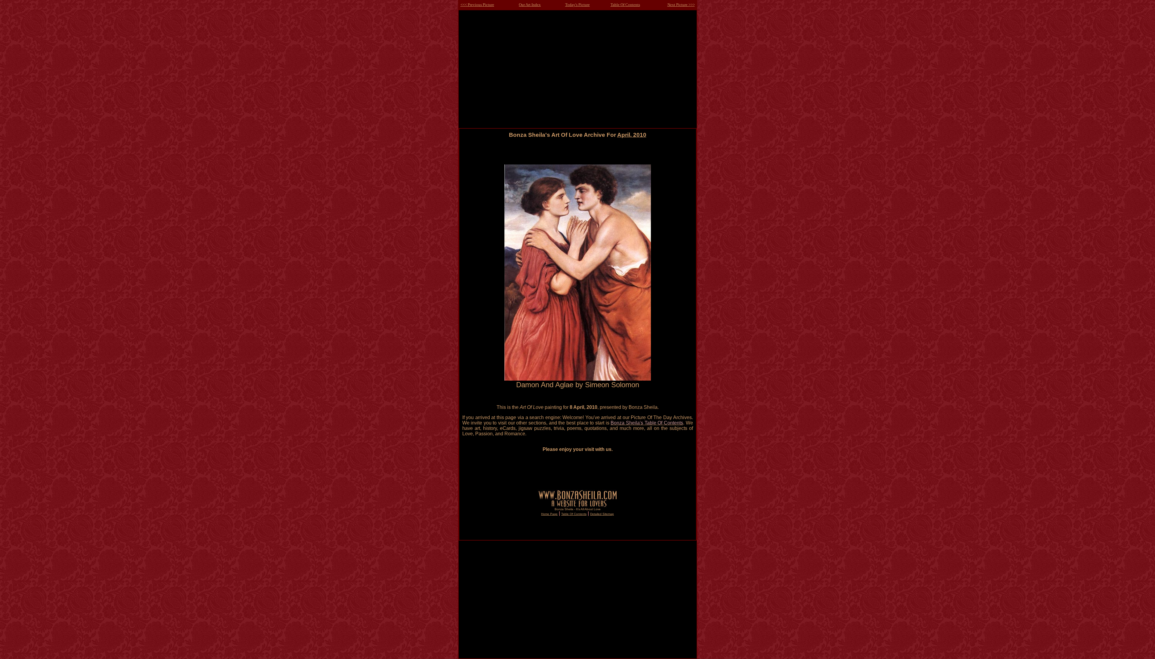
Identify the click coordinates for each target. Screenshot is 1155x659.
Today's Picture (577, 4)
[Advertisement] (577, 151)
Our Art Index (530, 4)
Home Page (549, 514)
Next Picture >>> (681, 4)
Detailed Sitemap (602, 514)
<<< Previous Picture (477, 4)
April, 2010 (631, 135)
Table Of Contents (625, 4)
